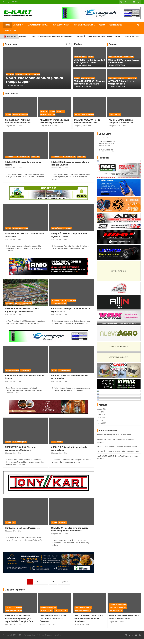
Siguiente (64, 582)
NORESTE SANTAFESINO (20, 114)
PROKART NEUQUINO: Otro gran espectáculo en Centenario (89, 82)
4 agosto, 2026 (45, 624)
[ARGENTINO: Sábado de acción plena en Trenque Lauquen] (71, 145)
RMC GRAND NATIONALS (83, 25)
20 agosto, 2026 (11, 85)
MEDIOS (90, 57)
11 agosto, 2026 (114, 86)
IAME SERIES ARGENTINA (37, 25)
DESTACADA (10, 74)
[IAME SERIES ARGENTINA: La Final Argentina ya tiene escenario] (25, 292)
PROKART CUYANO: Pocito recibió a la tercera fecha (87, 121)
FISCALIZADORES (115, 25)
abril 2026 (100, 420)
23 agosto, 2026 (10, 168)
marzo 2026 (101, 423)
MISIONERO (62, 522)
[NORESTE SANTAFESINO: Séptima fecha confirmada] (25, 217)
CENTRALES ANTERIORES (14, 607)
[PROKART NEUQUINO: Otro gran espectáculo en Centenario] (25, 430)
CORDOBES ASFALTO (115, 57)
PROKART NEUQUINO (87, 78)
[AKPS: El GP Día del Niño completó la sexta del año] (71, 430)
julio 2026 (100, 412)
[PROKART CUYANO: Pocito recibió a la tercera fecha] (71, 359)
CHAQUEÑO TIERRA (80, 57)
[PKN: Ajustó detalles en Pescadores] (25, 511)
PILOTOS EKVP (128, 57)
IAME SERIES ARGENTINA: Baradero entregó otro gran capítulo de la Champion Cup (19, 618)
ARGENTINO (18, 25)
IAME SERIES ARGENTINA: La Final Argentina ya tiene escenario (30, 80)
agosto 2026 (101, 409)
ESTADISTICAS (10, 31)
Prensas (113, 44)
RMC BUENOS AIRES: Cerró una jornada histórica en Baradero (53, 618)
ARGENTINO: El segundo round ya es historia (114, 435)
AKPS (111, 114)
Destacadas (11, 44)
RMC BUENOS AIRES (61, 25)
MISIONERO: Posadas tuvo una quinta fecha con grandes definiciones (69, 529)
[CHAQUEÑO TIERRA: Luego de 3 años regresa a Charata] (71, 217)
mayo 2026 (101, 418)
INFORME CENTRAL (46, 610)
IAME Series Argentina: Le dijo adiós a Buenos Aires (124, 617)
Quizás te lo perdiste (15, 589)
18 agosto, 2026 (79, 86)
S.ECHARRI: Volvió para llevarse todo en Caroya (123, 61)
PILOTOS (102, 25)
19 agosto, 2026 (45, 126)
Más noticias (11, 93)
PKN (14, 522)
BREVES (8, 114)
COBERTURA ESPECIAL (22, 156)
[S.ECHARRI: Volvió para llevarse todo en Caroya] (25, 359)
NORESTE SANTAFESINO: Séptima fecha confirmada (33, 36)
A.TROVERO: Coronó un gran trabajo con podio (122, 82)
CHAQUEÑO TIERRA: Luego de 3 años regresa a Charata (79, 36)
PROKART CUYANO (88, 114)
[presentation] (66, 44)
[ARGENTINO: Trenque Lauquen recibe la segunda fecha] (71, 292)
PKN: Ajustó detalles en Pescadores (22, 528)
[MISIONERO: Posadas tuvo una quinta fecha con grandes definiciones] (71, 511)
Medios (78, 44)
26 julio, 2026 (79, 624)
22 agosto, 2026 (56, 168)
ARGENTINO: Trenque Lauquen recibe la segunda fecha (55, 121)
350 (53, 582)
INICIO (7, 25)
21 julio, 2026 (113, 622)
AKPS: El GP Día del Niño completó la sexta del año (121, 121)
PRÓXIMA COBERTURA (47, 114)
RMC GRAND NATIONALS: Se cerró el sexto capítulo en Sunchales (88, 618)
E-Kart (20, 85)
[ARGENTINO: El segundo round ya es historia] (25, 145)
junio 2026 (101, 415)
